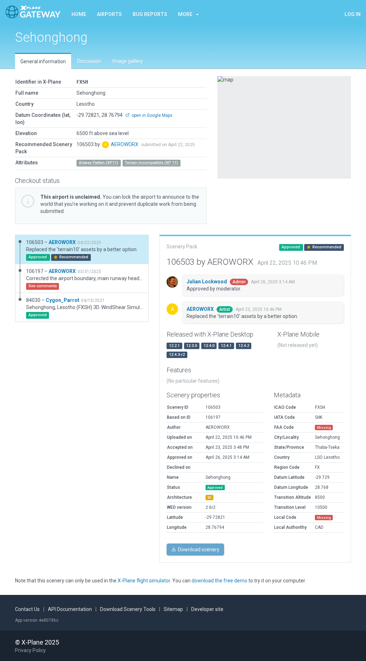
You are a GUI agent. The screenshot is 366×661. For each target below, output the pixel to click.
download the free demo (219, 580)
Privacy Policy (30, 650)
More (185, 14)
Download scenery (198, 549)
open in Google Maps (151, 115)
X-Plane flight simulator (144, 580)
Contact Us (27, 609)
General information (43, 61)
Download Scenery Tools (127, 609)
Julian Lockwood (207, 281)
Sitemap (173, 609)
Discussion (89, 61)
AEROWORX (125, 144)
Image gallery (128, 61)
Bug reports (150, 14)
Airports (109, 14)
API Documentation (70, 609)
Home (78, 14)
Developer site (207, 609)
